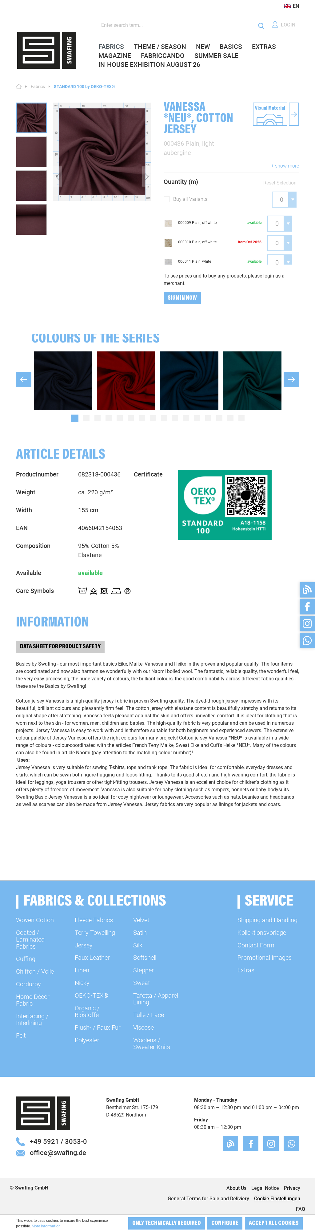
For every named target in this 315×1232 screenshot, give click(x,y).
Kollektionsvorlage (261, 932)
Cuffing (25, 958)
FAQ (300, 1209)
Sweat (141, 983)
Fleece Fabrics (94, 920)
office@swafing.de (58, 1153)
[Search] (261, 25)
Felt (21, 1035)
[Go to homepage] (47, 50)
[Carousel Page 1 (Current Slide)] (74, 418)
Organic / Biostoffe (87, 1011)
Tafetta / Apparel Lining (155, 999)
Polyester (87, 1040)
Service (269, 902)
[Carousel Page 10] (175, 418)
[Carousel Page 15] (230, 418)
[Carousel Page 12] (197, 418)
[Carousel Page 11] (186, 418)
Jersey (84, 945)
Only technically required (166, 1223)
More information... (47, 1226)
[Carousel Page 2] (86, 418)
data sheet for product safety (60, 647)
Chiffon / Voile (35, 971)
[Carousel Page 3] (97, 418)
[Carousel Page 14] (219, 418)
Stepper (143, 970)
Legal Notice (265, 1188)
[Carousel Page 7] (142, 418)
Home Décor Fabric (33, 1000)
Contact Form (255, 945)
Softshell (144, 957)
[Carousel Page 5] (120, 418)
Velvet (141, 920)
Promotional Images (264, 957)
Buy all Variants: (190, 199)
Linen (82, 970)
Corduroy (28, 984)
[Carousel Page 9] (164, 418)
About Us (236, 1188)
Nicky (82, 983)
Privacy (292, 1188)
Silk (137, 945)
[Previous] (57, 177)
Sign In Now (182, 298)
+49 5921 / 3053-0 (58, 1141)
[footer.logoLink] (43, 1113)
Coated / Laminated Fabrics (30, 939)
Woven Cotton (35, 920)
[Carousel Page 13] (208, 418)
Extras (245, 970)
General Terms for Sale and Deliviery (208, 1199)
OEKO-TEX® (91, 995)
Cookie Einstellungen (277, 1199)
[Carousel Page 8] (153, 418)
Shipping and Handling (267, 920)
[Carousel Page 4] (109, 418)
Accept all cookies (274, 1223)
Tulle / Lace (148, 1015)
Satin (140, 932)
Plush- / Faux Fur (98, 1027)
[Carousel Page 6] (131, 418)
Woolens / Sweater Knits (151, 1043)
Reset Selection (280, 183)
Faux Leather (92, 957)
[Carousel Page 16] (241, 418)
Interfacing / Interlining (32, 1019)
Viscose (143, 1027)
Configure (224, 1223)
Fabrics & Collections (94, 902)
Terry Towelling (95, 932)
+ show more (285, 166)
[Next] (146, 177)
